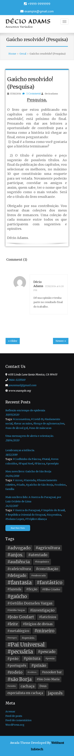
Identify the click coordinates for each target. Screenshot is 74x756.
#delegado (16, 575)
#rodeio (14, 672)
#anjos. (15, 555)
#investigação (42, 610)
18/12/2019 (11, 454)
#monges (12, 638)
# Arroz (17, 480)
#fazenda (30, 480)
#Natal (46, 459)
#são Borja (19, 679)
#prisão (38, 665)
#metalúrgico (18, 631)
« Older (12, 341)
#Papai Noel (25, 463)
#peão (12, 658)
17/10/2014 (15, 93)
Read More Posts (18, 528)
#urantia (11, 686)
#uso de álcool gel (16, 428)
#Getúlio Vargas (16, 610)
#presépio (52, 463)
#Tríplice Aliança (36, 519)
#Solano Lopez (14, 519)
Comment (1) (16, 259)
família (9, 489)
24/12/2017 (11, 506)
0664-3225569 (16, 380)
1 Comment (33, 93)
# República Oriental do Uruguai (25, 514)
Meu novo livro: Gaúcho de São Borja (28, 471)
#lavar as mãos (23, 423)
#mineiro (44, 631)
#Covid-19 (37, 419)
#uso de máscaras (40, 428)
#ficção (31, 589)
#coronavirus (21, 419)
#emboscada (38, 575)
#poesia (49, 658)
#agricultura (48, 547)
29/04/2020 (12, 440)
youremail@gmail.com (22, 385)
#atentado (37, 555)
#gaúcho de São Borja (39, 484)
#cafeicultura (19, 569)
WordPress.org (14, 724)
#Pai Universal (26, 645)
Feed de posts (13, 716)
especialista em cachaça (25, 693)
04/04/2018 (12, 476)
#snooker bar (52, 672)
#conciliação (47, 569)
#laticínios (47, 617)
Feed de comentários (18, 720)
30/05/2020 (12, 414)
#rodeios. (60, 484)
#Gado (20, 484)
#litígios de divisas (38, 624)
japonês (55, 693)
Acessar (10, 711)
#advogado (19, 547)
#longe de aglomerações (48, 423)
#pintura (32, 658)
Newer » (61, 341)
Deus (43, 686)
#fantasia (19, 583)
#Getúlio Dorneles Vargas (29, 603)
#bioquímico (42, 561)
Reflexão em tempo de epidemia (25, 410)
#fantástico (49, 582)
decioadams (51, 93)
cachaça (27, 686)
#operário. (28, 637)
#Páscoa (39, 463)
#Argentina (54, 514)
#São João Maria (48, 679)
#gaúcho (17, 596)
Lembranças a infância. (20, 450)
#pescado (46, 651)
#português (16, 665)
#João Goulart (20, 617)
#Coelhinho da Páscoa (27, 459)
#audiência (18, 561)
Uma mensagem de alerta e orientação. (29, 436)
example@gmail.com (39, 11)
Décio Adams (28, 21)
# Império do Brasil (53, 510)
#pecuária (20, 652)
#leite (12, 624)
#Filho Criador (51, 589)
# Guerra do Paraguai (26, 510)
